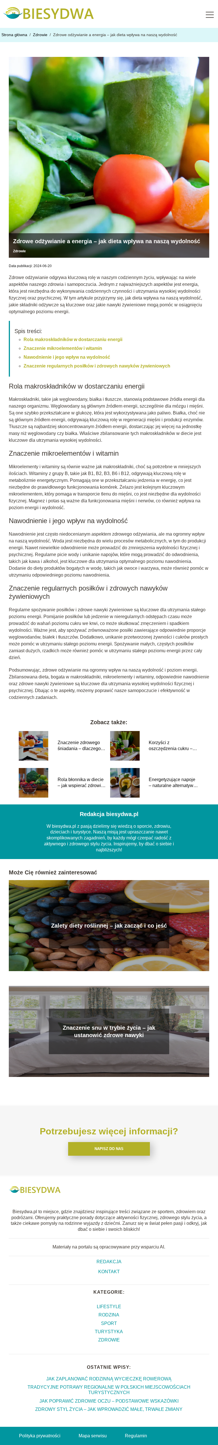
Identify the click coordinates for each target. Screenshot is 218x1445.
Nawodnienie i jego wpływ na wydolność (67, 357)
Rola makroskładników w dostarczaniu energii (73, 339)
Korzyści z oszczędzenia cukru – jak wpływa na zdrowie (171, 746)
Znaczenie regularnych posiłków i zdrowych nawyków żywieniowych (97, 366)
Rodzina (108, 1314)
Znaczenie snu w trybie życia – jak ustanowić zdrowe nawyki (109, 1031)
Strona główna (14, 34)
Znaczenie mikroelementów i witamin (63, 348)
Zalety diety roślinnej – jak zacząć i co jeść (109, 925)
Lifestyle (109, 1306)
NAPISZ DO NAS (109, 1149)
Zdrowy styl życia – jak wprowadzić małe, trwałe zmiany (109, 1409)
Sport (109, 1323)
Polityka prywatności (39, 1435)
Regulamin (136, 1435)
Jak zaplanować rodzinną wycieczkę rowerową (108, 1378)
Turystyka (109, 1331)
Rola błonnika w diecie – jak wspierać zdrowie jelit (81, 783)
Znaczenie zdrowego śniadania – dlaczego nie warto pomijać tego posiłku (80, 746)
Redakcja (109, 1261)
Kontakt (109, 1271)
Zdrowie (41, 34)
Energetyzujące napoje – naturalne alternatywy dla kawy (172, 783)
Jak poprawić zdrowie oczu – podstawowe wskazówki (109, 1401)
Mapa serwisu (93, 1435)
